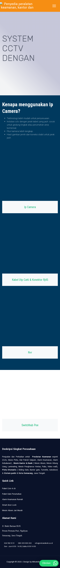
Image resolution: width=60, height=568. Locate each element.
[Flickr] (34, 549)
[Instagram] (25, 549)
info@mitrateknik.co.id (44, 543)
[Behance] (30, 549)
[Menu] (54, 6)
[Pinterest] (12, 549)
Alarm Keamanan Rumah (12, 499)
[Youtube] (16, 549)
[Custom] (39, 549)
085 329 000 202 (25, 543)
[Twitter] (7, 549)
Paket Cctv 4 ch (9, 488)
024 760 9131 (9, 543)
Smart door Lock (9, 505)
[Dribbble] (21, 549)
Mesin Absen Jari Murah (12, 510)
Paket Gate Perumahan (11, 494)
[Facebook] (3, 549)
